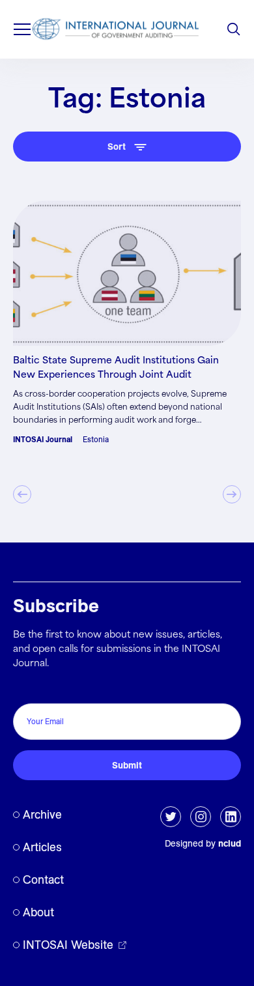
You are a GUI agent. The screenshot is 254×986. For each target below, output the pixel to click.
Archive (42, 814)
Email (28, 689)
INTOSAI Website (68, 944)
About (38, 912)
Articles (42, 846)
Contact (43, 879)
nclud (229, 843)
